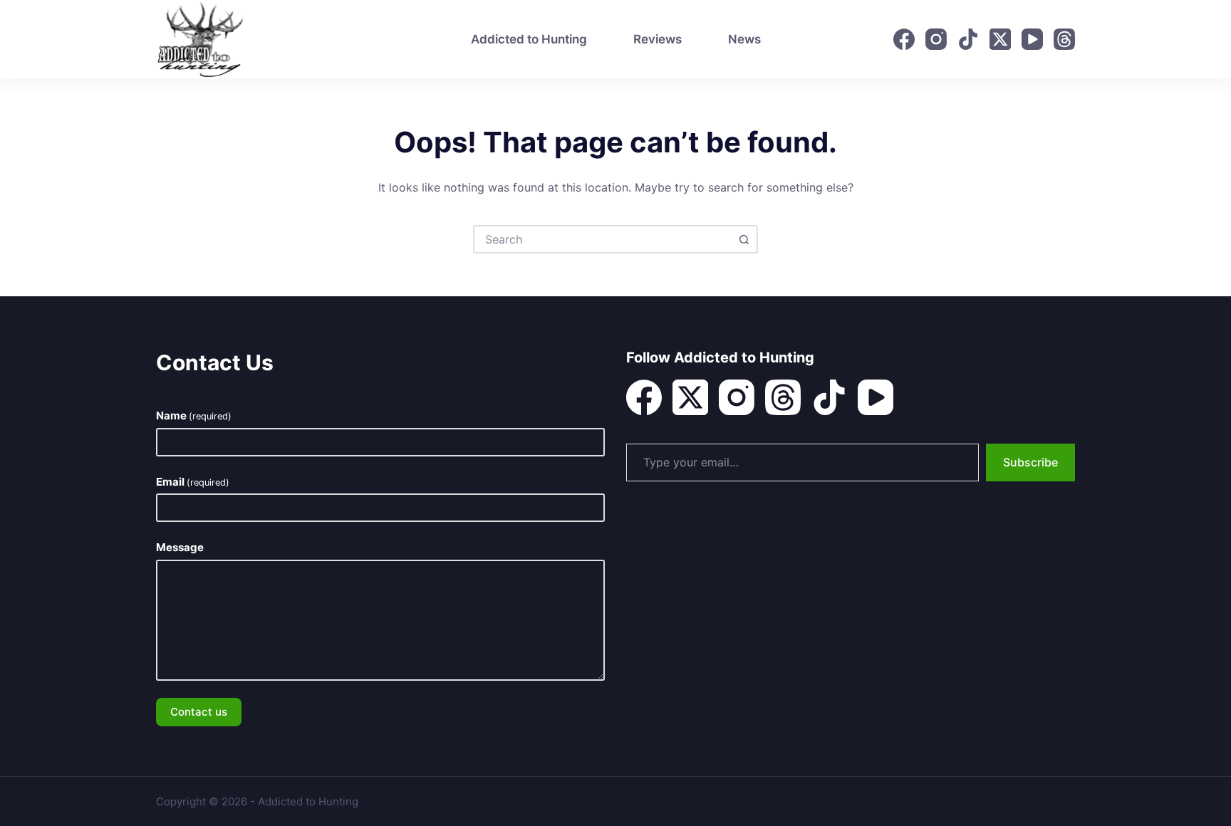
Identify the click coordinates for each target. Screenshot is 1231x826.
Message (180, 547)
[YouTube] (1032, 39)
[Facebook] (904, 39)
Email (192, 481)
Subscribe (1030, 462)
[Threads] (1064, 39)
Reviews (657, 39)
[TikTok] (968, 39)
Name (194, 415)
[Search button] (744, 239)
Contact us (198, 711)
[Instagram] (936, 39)
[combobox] (602, 239)
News (744, 39)
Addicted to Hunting (529, 39)
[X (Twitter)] (1000, 39)
